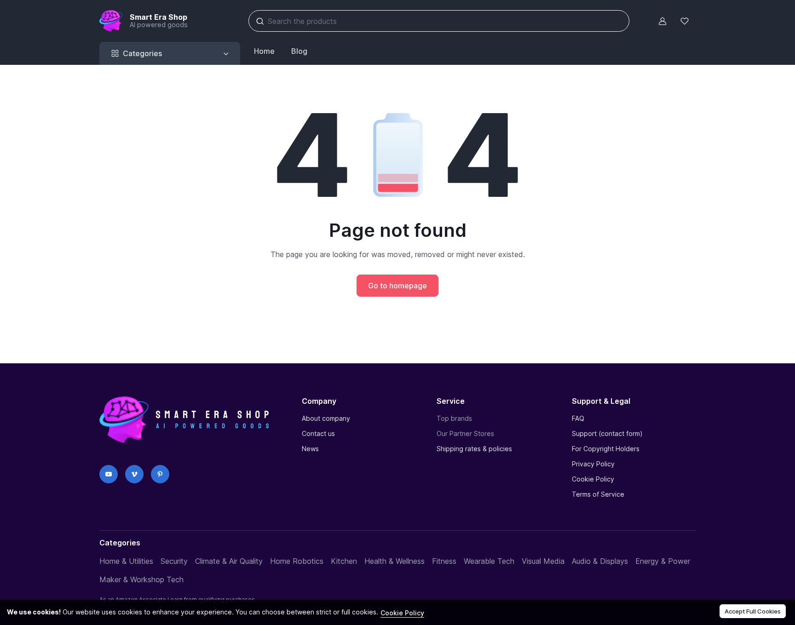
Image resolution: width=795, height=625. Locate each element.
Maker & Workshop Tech (141, 579)
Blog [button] (299, 51)
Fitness (444, 561)
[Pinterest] (160, 474)
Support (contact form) (607, 433)
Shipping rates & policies (474, 449)
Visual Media (543, 561)
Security (174, 561)
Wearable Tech (489, 561)
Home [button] (264, 51)
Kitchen (344, 561)
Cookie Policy (593, 479)
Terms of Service (598, 494)
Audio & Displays (600, 561)
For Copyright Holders (605, 449)
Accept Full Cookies (753, 611)
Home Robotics (296, 561)
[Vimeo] (134, 474)
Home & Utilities (126, 561)
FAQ (578, 418)
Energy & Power (662, 561)
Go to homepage (397, 285)
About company (326, 418)
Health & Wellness (394, 561)
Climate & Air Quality (229, 561)
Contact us (318, 433)
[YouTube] (108, 474)
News (310, 449)
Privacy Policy (593, 464)
